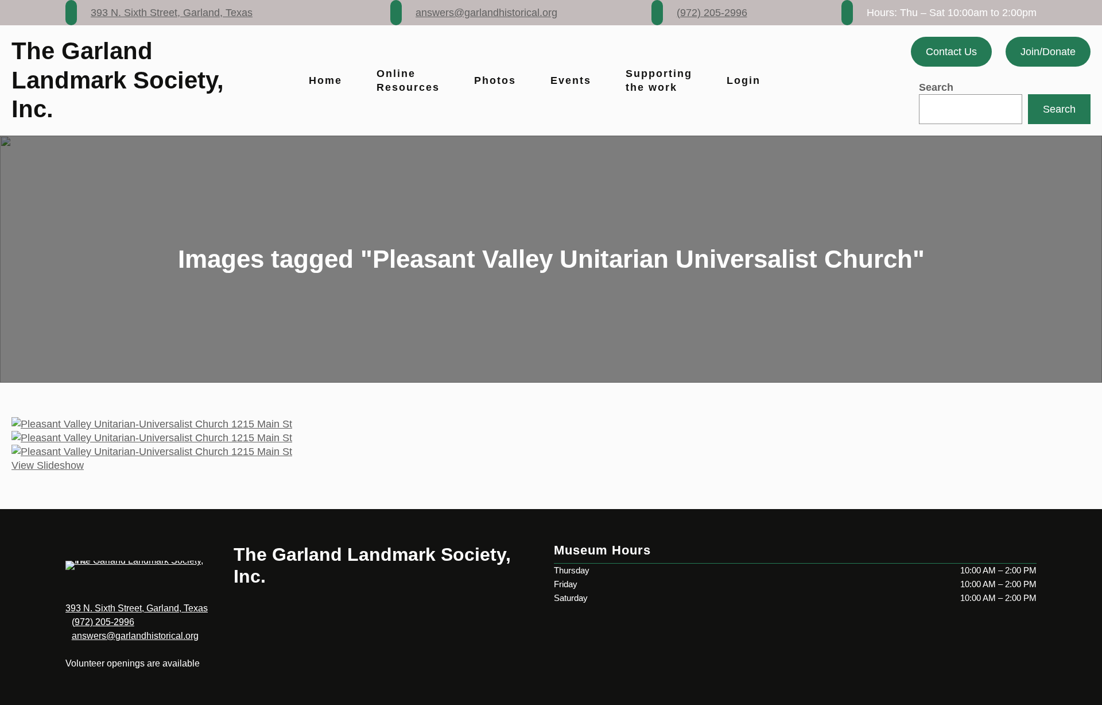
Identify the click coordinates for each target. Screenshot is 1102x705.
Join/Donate (1048, 51)
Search (936, 87)
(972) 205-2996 (712, 12)
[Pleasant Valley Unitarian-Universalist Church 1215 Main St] (551, 424)
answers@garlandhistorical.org (486, 12)
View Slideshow (47, 465)
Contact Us (951, 51)
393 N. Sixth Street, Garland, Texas (172, 12)
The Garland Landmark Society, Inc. (117, 79)
